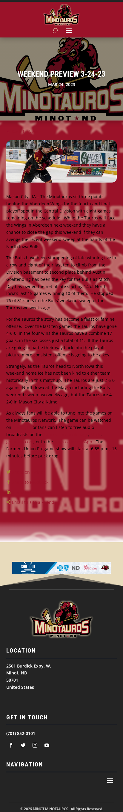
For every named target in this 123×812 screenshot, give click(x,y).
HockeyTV (22, 427)
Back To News (25, 131)
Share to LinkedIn (29, 492)
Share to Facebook (30, 482)
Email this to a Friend (33, 502)
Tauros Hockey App (73, 442)
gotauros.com (19, 442)
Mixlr (95, 434)
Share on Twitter (28, 472)
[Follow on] (11, 745)
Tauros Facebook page (66, 434)
